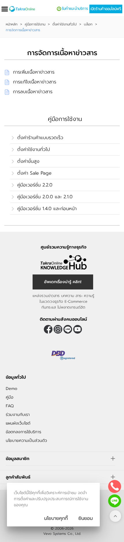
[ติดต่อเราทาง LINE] (114, 500)
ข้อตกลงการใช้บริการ (23, 432)
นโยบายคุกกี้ (56, 518)
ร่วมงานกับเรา (18, 415)
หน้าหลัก (12, 24)
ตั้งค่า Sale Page (34, 173)
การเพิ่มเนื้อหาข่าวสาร (34, 72)
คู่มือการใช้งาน (35, 24)
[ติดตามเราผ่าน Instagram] (58, 329)
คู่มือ (9, 397)
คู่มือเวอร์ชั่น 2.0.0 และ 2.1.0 (45, 196)
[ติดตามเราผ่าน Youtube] (77, 329)
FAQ (10, 406)
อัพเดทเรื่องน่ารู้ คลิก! (62, 282)
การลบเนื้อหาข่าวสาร (32, 91)
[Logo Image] (22, 9)
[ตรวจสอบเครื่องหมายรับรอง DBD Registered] (63, 355)
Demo (11, 389)
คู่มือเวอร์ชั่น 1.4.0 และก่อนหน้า (47, 208)
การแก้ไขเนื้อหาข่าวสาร (34, 82)
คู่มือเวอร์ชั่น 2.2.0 (34, 185)
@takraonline (67, 329)
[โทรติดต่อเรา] (114, 486)
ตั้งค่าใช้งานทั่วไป (64, 24)
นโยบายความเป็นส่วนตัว (26, 441)
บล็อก (88, 24)
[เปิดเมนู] (4, 9)
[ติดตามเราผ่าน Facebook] (48, 329)
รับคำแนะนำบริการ (75, 8)
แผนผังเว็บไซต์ (18, 423)
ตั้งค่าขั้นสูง (28, 161)
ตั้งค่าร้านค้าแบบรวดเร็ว (40, 137)
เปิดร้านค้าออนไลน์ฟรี (106, 9)
